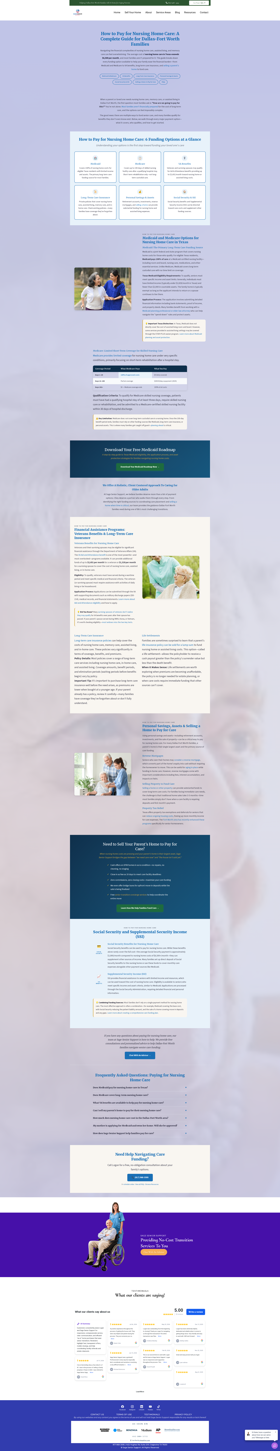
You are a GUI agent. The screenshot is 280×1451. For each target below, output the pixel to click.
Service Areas (163, 12)
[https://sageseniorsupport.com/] (77, 12)
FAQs (163, 82)
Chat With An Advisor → (140, 1055)
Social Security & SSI (122, 82)
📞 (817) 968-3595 (140, 1177)
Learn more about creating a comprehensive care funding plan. (132, 1013)
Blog (177, 12)
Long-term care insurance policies (92, 640)
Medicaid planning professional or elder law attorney (166, 310)
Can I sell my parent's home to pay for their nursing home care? (140, 1110)
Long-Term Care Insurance (145, 76)
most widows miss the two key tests (117, 622)
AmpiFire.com (145, 1440)
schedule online (128, 1184)
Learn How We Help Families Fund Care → (140, 908)
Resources (190, 12)
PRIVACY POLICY (183, 1414)
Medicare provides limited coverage (112, 356)
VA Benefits (126, 76)
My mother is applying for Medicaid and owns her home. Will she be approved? (140, 1125)
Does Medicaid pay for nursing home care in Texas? (140, 1087)
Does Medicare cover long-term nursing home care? (140, 1095)
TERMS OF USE (124, 1414)
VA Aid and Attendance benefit (92, 555)
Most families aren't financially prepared (140, 106)
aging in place (192, 767)
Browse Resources (152, 1184)
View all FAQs (139, 1184)
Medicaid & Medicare (109, 76)
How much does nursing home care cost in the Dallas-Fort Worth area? (140, 1118)
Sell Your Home (133, 12)
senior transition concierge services (131, 894)
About (148, 12)
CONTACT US (97, 1414)
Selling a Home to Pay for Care (145, 82)
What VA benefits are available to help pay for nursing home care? (140, 1102)
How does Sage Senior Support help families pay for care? (140, 1133)
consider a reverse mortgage (187, 760)
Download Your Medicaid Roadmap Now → (140, 466)
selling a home (142, 205)
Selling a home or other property (157, 788)
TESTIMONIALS (152, 1414)
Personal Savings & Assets (169, 76)
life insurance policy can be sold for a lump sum (167, 645)
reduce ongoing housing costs (159, 816)
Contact (204, 12)
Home (117, 12)
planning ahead (157, 425)
